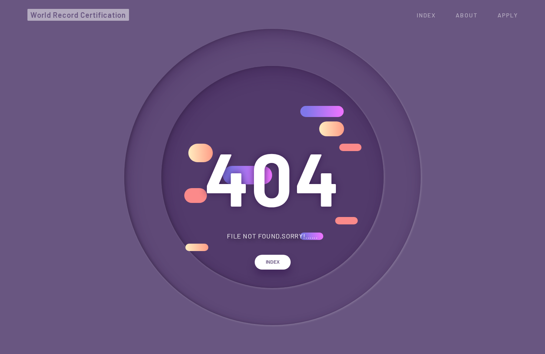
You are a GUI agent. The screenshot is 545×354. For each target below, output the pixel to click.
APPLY (508, 15)
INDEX (273, 262)
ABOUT (467, 15)
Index (426, 15)
